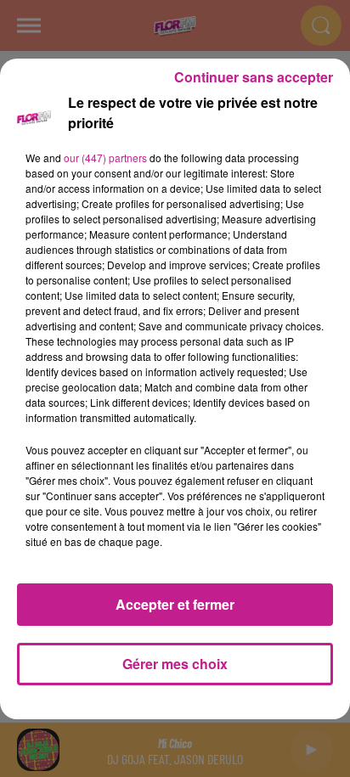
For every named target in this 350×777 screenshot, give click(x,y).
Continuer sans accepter (253, 77)
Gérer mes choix (175, 663)
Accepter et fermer (175, 604)
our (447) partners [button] (105, 157)
